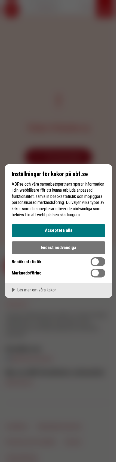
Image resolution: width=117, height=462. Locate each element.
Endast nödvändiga (58, 247)
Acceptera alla (58, 230)
